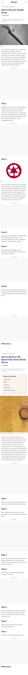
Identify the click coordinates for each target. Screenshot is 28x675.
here (6, 21)
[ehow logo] (14, 2)
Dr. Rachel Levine (6, 15)
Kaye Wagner (5, 365)
